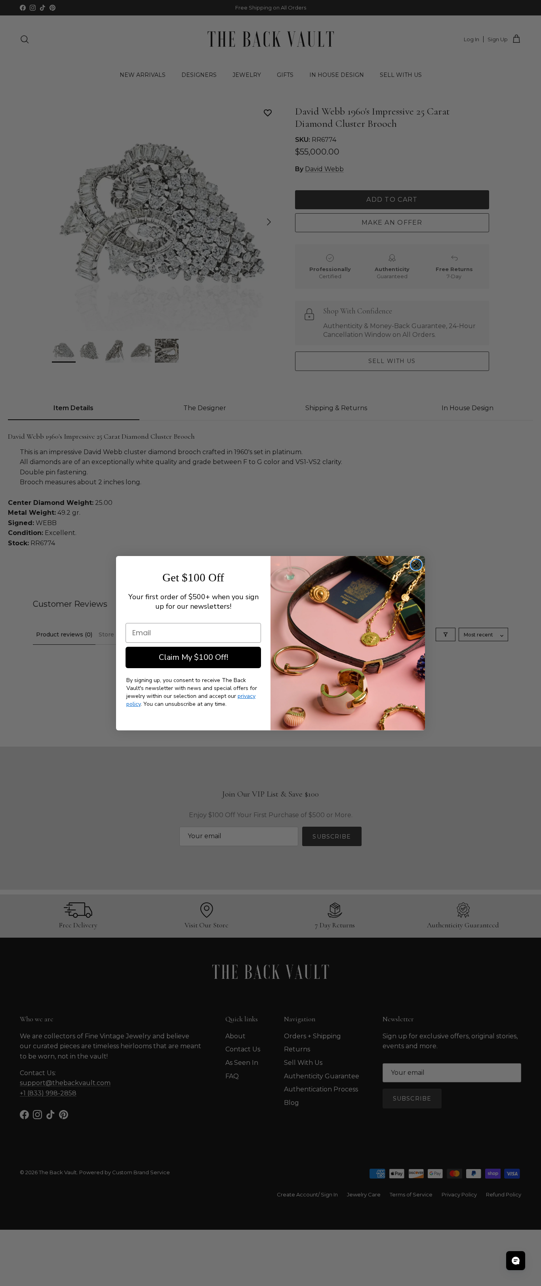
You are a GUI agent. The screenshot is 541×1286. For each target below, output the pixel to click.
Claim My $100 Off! (193, 657)
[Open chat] (515, 1260)
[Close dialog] (416, 564)
